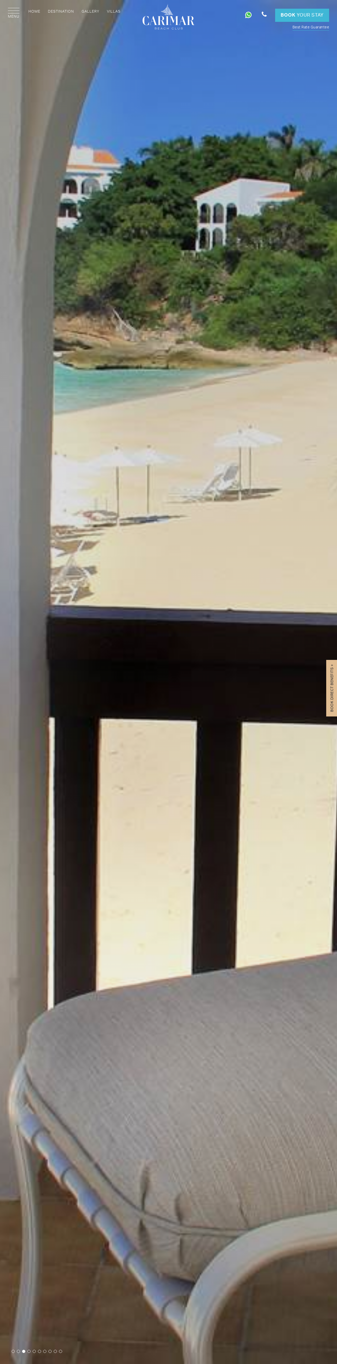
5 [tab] (34, 1351)
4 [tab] (29, 1351)
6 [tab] (39, 1351)
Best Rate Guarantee (311, 27)
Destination (61, 11)
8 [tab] (50, 1351)
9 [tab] (55, 1351)
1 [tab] (13, 1351)
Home (34, 11)
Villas (114, 11)
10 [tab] (60, 1351)
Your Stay (302, 15)
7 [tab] (44, 1351)
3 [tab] (23, 1351)
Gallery (90, 11)
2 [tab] (18, 1351)
